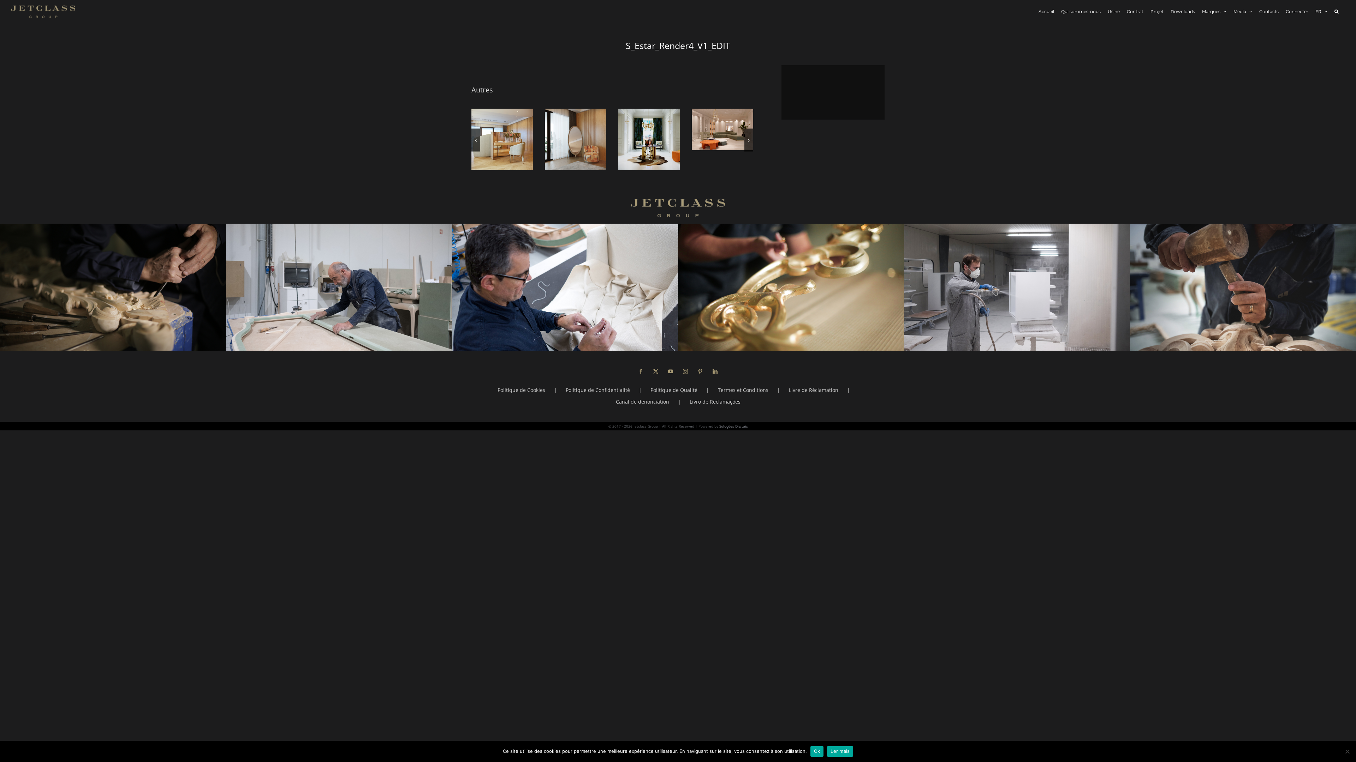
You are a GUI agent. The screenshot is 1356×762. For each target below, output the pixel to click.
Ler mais (840, 751)
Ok (817, 751)
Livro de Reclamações (715, 401)
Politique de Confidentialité (598, 390)
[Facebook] (641, 371)
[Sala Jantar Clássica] (649, 139)
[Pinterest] (700, 371)
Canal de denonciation (642, 401)
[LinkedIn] (715, 371)
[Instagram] (685, 371)
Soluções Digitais (733, 426)
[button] (1336, 11)
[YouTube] (670, 371)
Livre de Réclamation (813, 390)
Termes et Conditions (743, 390)
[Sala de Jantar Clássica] (502, 139)
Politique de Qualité (673, 390)
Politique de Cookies (521, 390)
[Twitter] (655, 371)
